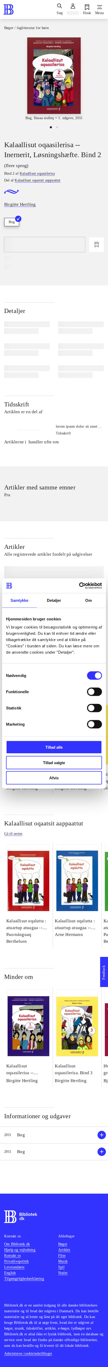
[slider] (54, 79)
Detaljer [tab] (54, 600)
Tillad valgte (54, 762)
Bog (12, 222)
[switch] (94, 692)
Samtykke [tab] (19, 600)
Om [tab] (88, 600)
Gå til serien (13, 834)
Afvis (54, 778)
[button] (54, 1135)
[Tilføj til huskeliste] (96, 244)
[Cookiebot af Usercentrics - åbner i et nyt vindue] (79, 585)
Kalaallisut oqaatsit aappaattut (43, 823)
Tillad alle (54, 747)
